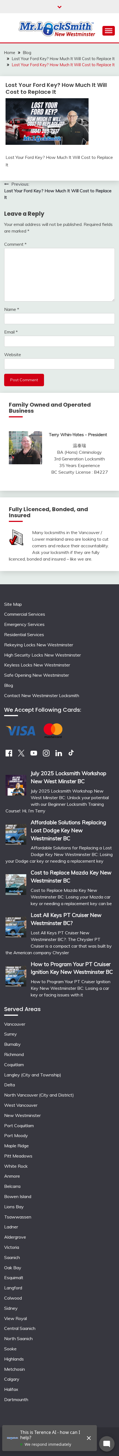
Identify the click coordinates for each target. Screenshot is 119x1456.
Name (11, 309)
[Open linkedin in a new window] (58, 755)
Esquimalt (13, 1277)
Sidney (11, 1308)
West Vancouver (20, 1105)
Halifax (11, 1389)
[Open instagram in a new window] (46, 755)
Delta (9, 1084)
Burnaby (12, 1044)
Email (11, 332)
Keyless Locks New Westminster (37, 665)
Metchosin (14, 1369)
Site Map (13, 604)
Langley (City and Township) (32, 1075)
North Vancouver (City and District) (39, 1095)
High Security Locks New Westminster (42, 655)
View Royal (15, 1318)
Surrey (10, 1034)
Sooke (10, 1348)
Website (12, 354)
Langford (13, 1287)
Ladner (11, 1227)
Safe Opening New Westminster (36, 675)
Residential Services (24, 634)
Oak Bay (12, 1267)
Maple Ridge (16, 1145)
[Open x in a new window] (21, 755)
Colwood (13, 1298)
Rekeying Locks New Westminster (38, 644)
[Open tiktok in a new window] (71, 755)
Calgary (11, 1379)
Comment (15, 244)
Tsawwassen (17, 1217)
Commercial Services (24, 614)
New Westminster (22, 1115)
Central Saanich (19, 1328)
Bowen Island (17, 1196)
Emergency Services (24, 624)
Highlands (14, 1359)
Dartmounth (16, 1399)
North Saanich (18, 1338)
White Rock (16, 1166)
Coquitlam (14, 1064)
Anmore (12, 1176)
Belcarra (12, 1186)
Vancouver (14, 1024)
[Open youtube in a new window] (33, 755)
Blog (8, 685)
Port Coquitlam (19, 1125)
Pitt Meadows (18, 1156)
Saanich (12, 1257)
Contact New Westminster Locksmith (41, 695)
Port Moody (16, 1135)
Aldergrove (15, 1237)
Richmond (14, 1054)
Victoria (11, 1247)
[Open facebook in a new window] (9, 755)
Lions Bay (14, 1206)
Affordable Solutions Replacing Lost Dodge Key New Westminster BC (68, 830)
